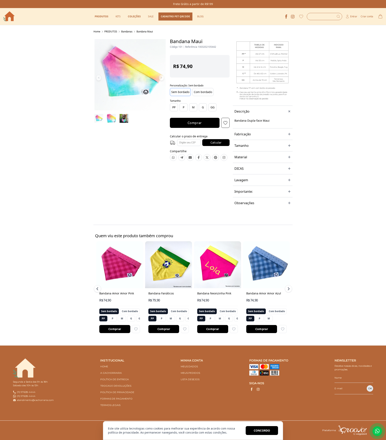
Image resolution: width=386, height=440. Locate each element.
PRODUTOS (110, 31)
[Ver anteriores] (98, 289)
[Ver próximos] (288, 289)
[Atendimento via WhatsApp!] (377, 431)
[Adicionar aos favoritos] (136, 329)
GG (212, 107)
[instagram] (293, 16)
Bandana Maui (145, 31)
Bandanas (126, 31)
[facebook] (286, 16)
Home (96, 31)
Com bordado (203, 92)
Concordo (262, 430)
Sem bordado (180, 92)
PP (174, 107)
